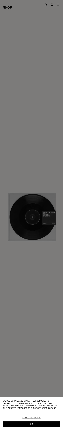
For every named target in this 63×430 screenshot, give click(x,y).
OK (31, 424)
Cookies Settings (31, 418)
